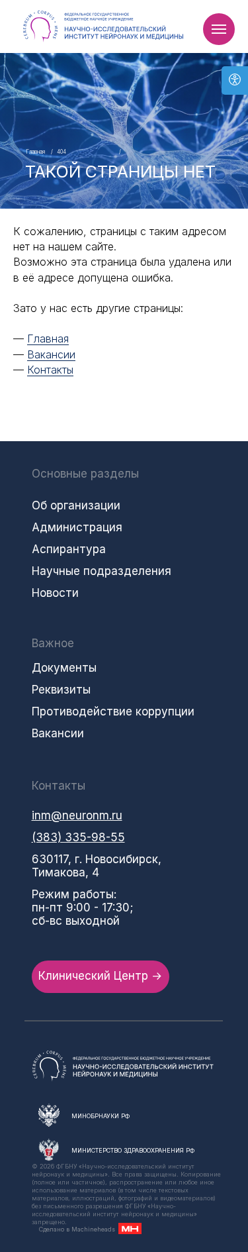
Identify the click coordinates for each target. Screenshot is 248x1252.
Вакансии (51, 354)
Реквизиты (61, 689)
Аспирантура (69, 549)
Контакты (50, 369)
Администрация (77, 527)
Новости (55, 593)
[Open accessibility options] (235, 80)
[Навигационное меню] (219, 29)
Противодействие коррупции (113, 711)
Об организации (76, 505)
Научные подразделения (101, 571)
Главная (35, 151)
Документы (64, 667)
